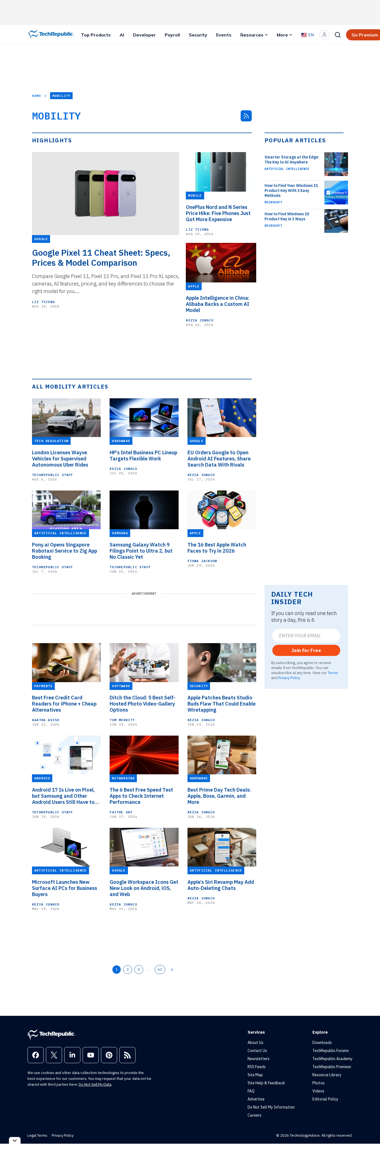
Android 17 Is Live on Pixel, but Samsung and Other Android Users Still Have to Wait (63, 796)
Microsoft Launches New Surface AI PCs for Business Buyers (64, 888)
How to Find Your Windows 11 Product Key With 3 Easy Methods (291, 190)
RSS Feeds (257, 1066)
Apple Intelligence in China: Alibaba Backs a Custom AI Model (218, 304)
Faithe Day (121, 812)
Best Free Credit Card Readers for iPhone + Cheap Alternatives (64, 704)
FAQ (251, 1091)
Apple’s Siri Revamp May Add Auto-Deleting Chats (220, 885)
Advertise (256, 1099)
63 (160, 969)
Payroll (172, 35)
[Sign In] (324, 35)
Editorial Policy (325, 1099)
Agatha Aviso (45, 720)
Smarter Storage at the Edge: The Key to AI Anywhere (292, 160)
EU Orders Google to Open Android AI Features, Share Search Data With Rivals (219, 459)
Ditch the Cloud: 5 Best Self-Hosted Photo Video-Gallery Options (143, 704)
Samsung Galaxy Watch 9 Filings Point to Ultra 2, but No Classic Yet (141, 551)
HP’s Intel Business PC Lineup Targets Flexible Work (143, 456)
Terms (333, 672)
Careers (254, 1115)
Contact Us (257, 1050)
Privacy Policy (289, 677)
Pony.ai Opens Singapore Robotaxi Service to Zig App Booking (64, 551)
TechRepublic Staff (52, 475)
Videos (318, 1091)
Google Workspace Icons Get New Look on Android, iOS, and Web (144, 888)
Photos (318, 1082)
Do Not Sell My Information (271, 1107)
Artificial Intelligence (287, 169)
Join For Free (306, 650)
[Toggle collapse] (15, 1140)
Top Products (96, 35)
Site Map (255, 1074)
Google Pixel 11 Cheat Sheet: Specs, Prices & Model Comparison (101, 258)
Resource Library (326, 1074)
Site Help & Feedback (266, 1082)
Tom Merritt (122, 720)
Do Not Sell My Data (95, 1084)
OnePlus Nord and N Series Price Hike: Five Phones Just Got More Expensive (218, 213)
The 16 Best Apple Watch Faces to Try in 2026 (216, 548)
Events (223, 35)
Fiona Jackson (202, 561)
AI (122, 35)
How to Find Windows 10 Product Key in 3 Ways (287, 216)
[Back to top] (369, 1152)
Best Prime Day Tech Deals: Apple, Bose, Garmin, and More (219, 796)
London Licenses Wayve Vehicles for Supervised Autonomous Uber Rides (60, 459)
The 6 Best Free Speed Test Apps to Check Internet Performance (141, 796)
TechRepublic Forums (330, 1050)
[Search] (338, 35)
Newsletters (259, 1058)
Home (36, 96)
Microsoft (273, 202)
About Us (255, 1042)
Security (198, 35)
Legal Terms (37, 1135)
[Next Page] (171, 969)
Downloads (322, 1042)
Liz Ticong (43, 302)
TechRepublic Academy (332, 1058)
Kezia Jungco (199, 320)
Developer (144, 35)
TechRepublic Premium (331, 1066)
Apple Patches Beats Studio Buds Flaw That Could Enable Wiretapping (221, 704)
